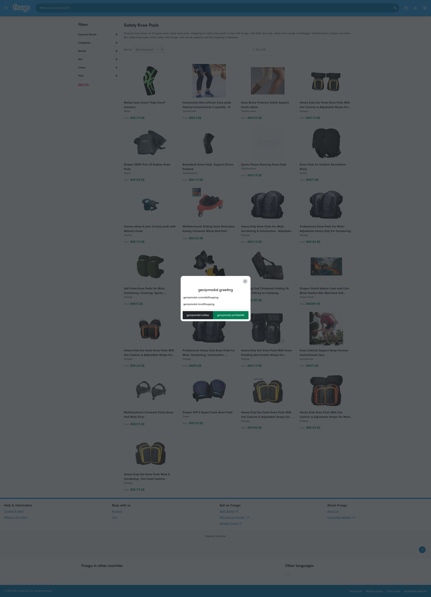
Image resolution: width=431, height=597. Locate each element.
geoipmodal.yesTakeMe (230, 315)
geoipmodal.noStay (198, 315)
